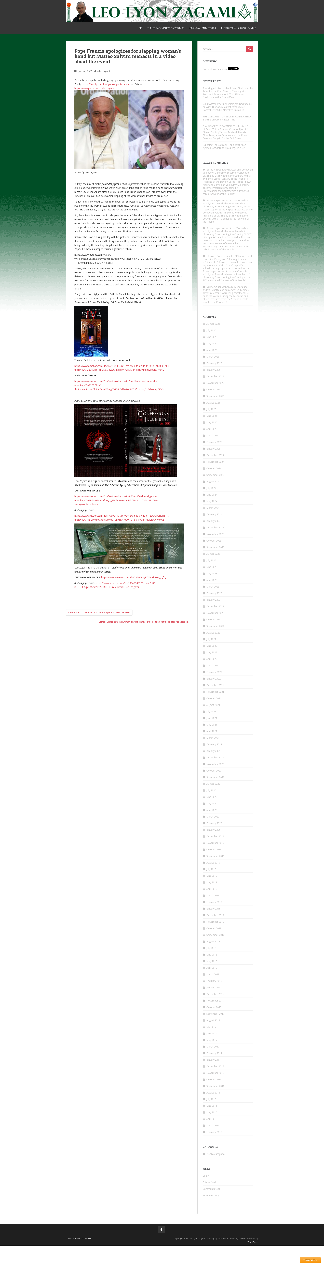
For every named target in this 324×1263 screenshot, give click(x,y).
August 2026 (213, 323)
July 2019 (211, 869)
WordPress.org (211, 1195)
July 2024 (211, 488)
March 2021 (212, 737)
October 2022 (213, 619)
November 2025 (215, 382)
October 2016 (213, 1079)
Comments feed (211, 1188)
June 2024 (211, 494)
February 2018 (214, 980)
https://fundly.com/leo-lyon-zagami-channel (107, 84)
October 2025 (213, 389)
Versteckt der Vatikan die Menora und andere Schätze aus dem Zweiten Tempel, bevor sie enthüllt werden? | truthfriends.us (226, 290)
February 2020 (214, 823)
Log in (206, 1175)
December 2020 (215, 757)
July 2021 (211, 711)
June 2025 (211, 415)
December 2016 (215, 1066)
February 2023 (214, 593)
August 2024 (213, 481)
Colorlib (242, 1238)
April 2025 (211, 428)
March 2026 (212, 356)
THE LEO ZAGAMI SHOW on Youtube (165, 28)
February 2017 (214, 1053)
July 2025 (211, 409)
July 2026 (211, 330)
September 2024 (215, 474)
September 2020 (215, 777)
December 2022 (215, 606)
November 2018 (215, 921)
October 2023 (213, 540)
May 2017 (211, 1040)
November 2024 (215, 461)
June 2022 (211, 645)
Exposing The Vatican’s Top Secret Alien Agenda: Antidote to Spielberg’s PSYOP (224, 146)
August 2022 (213, 632)
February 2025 (214, 442)
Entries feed (209, 1182)
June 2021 (211, 718)
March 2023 (212, 586)
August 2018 (213, 941)
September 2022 (215, 626)
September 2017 (215, 1013)
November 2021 (215, 691)
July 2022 (211, 639)
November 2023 (215, 534)
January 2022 (213, 678)
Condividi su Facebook (215, 69)
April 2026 (211, 350)
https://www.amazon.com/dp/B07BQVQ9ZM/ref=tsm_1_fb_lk (134, 577)
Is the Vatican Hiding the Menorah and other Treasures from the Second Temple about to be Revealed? (225, 299)
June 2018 (211, 954)
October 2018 (213, 928)
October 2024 (213, 468)
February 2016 (214, 1132)
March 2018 (212, 974)
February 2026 (214, 363)
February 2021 (214, 744)
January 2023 (213, 599)
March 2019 (212, 895)
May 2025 (211, 422)
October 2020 (213, 770)
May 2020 (211, 803)
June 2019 (211, 875)
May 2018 (211, 961)
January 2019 (213, 908)
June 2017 (211, 1033)
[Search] (249, 49)
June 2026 (211, 336)
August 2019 (213, 862)
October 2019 (213, 849)
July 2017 (211, 1026)
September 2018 (215, 934)
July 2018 (211, 948)
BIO (140, 28)
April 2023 (211, 580)
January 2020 (213, 829)
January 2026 (213, 369)
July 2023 (211, 560)
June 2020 (211, 796)
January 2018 (213, 987)
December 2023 (215, 527)
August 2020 (213, 783)
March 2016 (212, 1125)
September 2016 (215, 1086)
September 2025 (215, 396)
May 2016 (211, 1112)
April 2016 (211, 1118)
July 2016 (211, 1099)
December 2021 (215, 685)
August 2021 (213, 704)
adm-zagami (103, 71)
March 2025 (212, 435)
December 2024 (215, 455)
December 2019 (215, 836)
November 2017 (215, 1000)
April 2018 (211, 967)
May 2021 (211, 724)
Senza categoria (216, 1154)
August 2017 (213, 1020)
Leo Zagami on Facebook (202, 28)
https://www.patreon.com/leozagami (94, 88)
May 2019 (211, 882)
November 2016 (215, 1072)
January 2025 (213, 448)
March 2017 (212, 1046)
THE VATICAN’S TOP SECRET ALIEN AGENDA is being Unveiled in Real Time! (227, 118)
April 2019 (211, 888)
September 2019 (215, 856)
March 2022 (212, 665)
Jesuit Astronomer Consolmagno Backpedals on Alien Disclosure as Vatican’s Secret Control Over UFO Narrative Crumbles (227, 107)
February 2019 (214, 902)
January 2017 (213, 1059)
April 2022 (211, 658)
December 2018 (215, 915)
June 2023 (211, 566)
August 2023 (213, 553)
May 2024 (211, 501)
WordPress (253, 1242)
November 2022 (215, 612)
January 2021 (213, 750)
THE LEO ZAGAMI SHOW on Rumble (238, 28)
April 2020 (211, 810)
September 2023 (215, 547)
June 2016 (211, 1105)
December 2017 (215, 994)
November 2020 (215, 764)
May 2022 (211, 652)
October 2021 (213, 698)
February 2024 (214, 514)
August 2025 (213, 402)
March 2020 (212, 816)
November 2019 (215, 842)
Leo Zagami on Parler (79, 1238)
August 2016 (213, 1092)
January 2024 (213, 520)
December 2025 (215, 376)
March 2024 (212, 507)
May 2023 (211, 573)
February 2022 (214, 672)
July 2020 (211, 790)
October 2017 (213, 1007)
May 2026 (211, 343)
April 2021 (211, 731)
